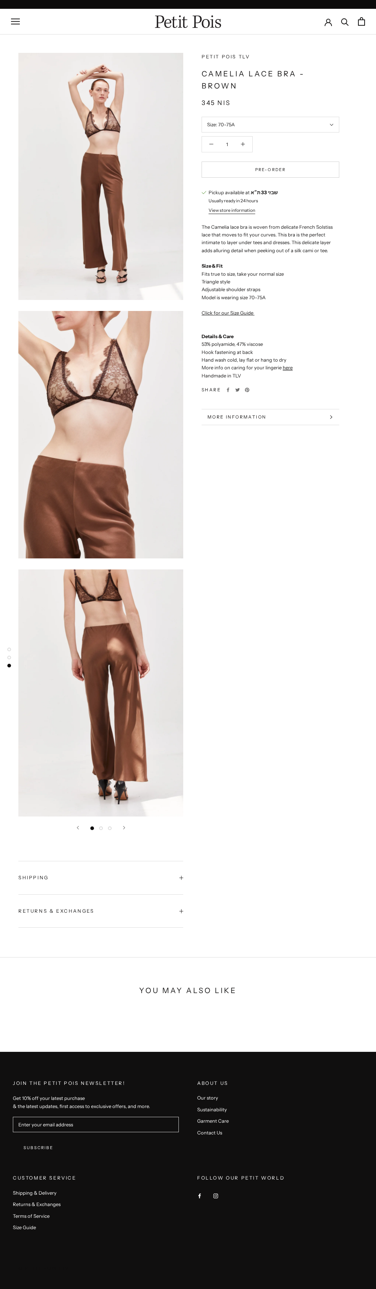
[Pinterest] (247, 390)
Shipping (33, 877)
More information (236, 417)
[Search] (345, 21)
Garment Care (213, 1121)
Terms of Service (31, 1216)
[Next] (124, 827)
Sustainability (212, 1109)
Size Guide (24, 1227)
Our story (207, 1098)
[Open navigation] (15, 21)
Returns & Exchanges (56, 911)
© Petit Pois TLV (43, 1268)
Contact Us (209, 1133)
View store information (232, 210)
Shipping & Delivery (35, 1193)
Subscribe (38, 1147)
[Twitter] (237, 390)
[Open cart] (361, 21)
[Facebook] (228, 390)
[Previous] (78, 827)
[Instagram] (215, 1195)
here (288, 367)
